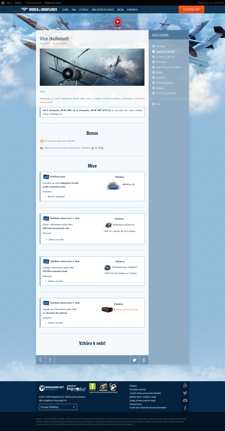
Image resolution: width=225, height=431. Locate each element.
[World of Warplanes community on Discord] (185, 400)
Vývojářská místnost (137, 389)
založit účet (218, 3)
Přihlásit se (203, 3)
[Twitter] (134, 359)
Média (159, 72)
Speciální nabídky (165, 51)
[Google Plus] (143, 359)
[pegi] (103, 388)
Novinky (160, 46)
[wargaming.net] (51, 388)
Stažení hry (191, 9)
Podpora (133, 385)
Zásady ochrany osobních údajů (142, 400)
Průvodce (161, 62)
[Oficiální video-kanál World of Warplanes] (185, 385)
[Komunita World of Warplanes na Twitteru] (185, 393)
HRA (74, 9)
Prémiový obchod (165, 56)
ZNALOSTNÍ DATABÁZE (103, 9)
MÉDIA (120, 9)
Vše (158, 104)
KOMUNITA (132, 9)
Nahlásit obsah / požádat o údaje (142, 396)
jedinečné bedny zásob (126, 309)
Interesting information (168, 67)
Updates (160, 88)
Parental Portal (135, 404)
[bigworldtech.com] (76, 388)
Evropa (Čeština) (49, 407)
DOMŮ (65, 9)
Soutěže (160, 77)
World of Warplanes (39, 9)
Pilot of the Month (165, 93)
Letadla (83, 9)
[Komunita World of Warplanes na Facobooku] (185, 408)
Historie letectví (164, 82)
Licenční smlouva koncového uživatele (145, 393)
